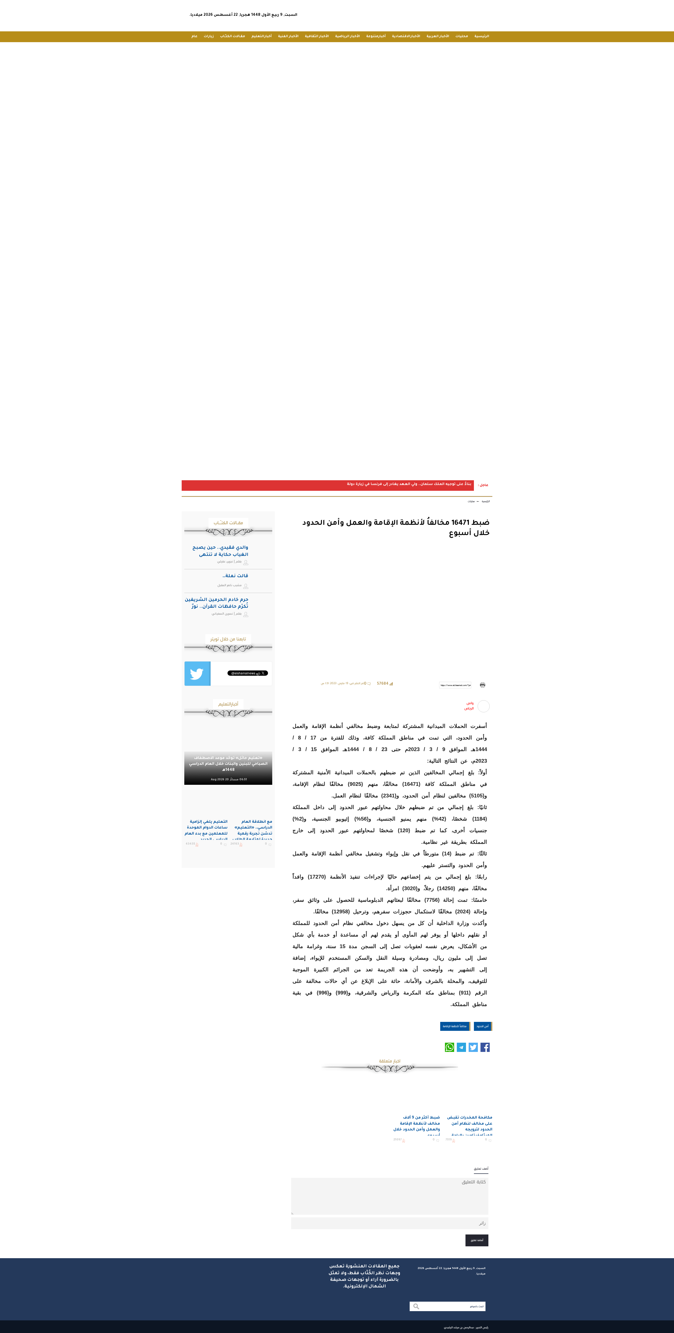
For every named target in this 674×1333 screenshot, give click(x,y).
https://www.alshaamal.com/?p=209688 (456, 685)
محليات (461, 36)
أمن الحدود (482, 1026)
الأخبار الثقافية (317, 36)
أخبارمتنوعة (376, 36)
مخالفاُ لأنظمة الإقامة (455, 1026)
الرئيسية (481, 36)
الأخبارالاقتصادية (406, 36)
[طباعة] (482, 685)
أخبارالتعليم (261, 36)
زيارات (209, 36)
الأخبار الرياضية (347, 36)
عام (194, 36)
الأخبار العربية (438, 36)
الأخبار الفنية (288, 36)
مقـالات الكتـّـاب (232, 36)
